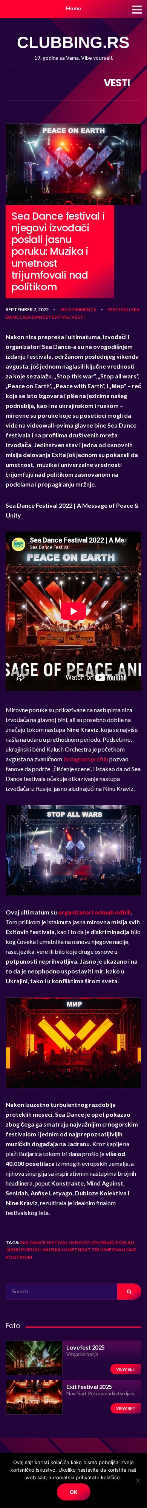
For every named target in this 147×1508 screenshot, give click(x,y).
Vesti (78, 317)
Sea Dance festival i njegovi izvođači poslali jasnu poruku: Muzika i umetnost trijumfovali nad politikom (71, 1250)
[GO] (129, 1291)
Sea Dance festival (46, 317)
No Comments (78, 309)
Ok (74, 1492)
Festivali (118, 309)
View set (125, 1369)
